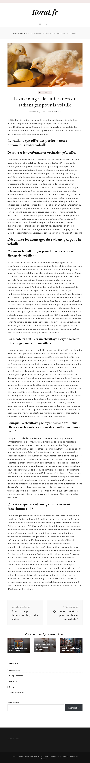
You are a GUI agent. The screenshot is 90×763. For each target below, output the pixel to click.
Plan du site (13, 738)
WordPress (45, 759)
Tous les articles (16, 692)
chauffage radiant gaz (19, 166)
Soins (11, 687)
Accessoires (45, 92)
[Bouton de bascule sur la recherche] (47, 24)
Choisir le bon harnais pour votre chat (70, 649)
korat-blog (36, 112)
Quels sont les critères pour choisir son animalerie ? (44, 647)
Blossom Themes (61, 756)
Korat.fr (45, 11)
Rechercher (13, 702)
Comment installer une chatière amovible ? (18, 649)
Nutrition (13, 681)
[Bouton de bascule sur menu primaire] (40, 24)
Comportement (16, 675)
